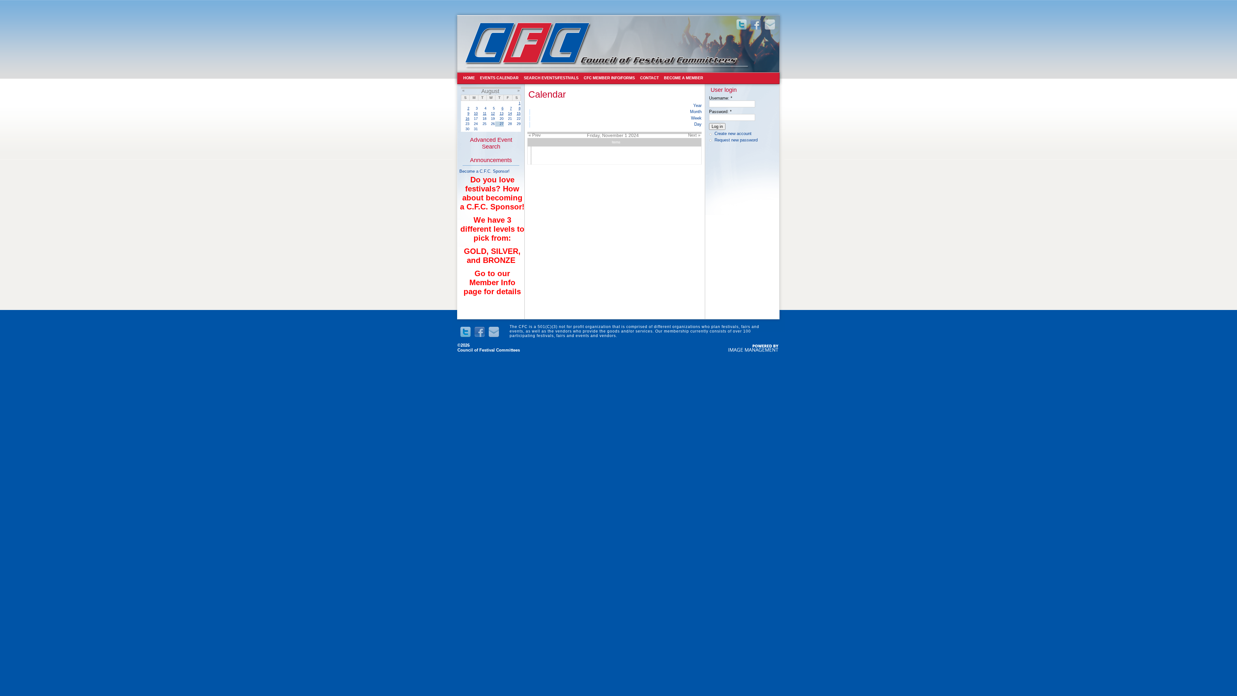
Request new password (736, 140)
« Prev (535, 135)
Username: (720, 98)
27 (501, 124)
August (490, 91)
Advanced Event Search (491, 143)
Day (698, 124)
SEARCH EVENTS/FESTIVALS (551, 78)
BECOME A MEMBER (683, 78)
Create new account (733, 133)
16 (467, 119)
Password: (720, 111)
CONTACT (649, 78)
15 (519, 113)
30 (467, 129)
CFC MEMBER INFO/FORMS (609, 78)
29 (519, 124)
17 (476, 119)
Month (696, 111)
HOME (469, 78)
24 (476, 124)
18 (484, 119)
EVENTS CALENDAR (499, 78)
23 (467, 124)
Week (696, 118)
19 (493, 119)
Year (697, 105)
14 (510, 113)
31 (476, 129)
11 (484, 113)
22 (519, 119)
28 (510, 124)
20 (501, 119)
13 (501, 113)
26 (493, 124)
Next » (694, 135)
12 (493, 113)
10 (476, 113)
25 (484, 124)
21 (510, 119)
